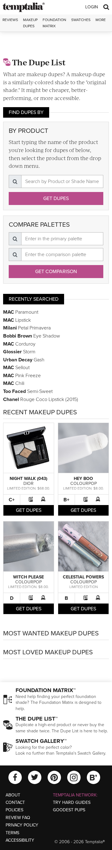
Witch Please (28, 577)
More (101, 20)
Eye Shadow (31, 336)
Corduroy (19, 344)
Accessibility (20, 840)
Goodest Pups (69, 810)
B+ (66, 500)
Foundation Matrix (54, 23)
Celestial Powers (83, 577)
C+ (12, 500)
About (13, 795)
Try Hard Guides (72, 802)
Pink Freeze (22, 376)
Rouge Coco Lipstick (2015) (40, 399)
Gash (23, 360)
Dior (28, 483)
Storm (19, 352)
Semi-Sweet (28, 391)
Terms (12, 832)
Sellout (16, 367)
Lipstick (17, 320)
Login (91, 7)
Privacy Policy (22, 825)
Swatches (81, 20)
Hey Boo (83, 478)
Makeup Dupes (30, 23)
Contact (15, 802)
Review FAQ (18, 817)
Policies (14, 810)
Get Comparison (56, 271)
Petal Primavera (27, 328)
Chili (13, 383)
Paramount (20, 312)
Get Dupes (56, 198)
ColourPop (83, 483)
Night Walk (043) (28, 478)
